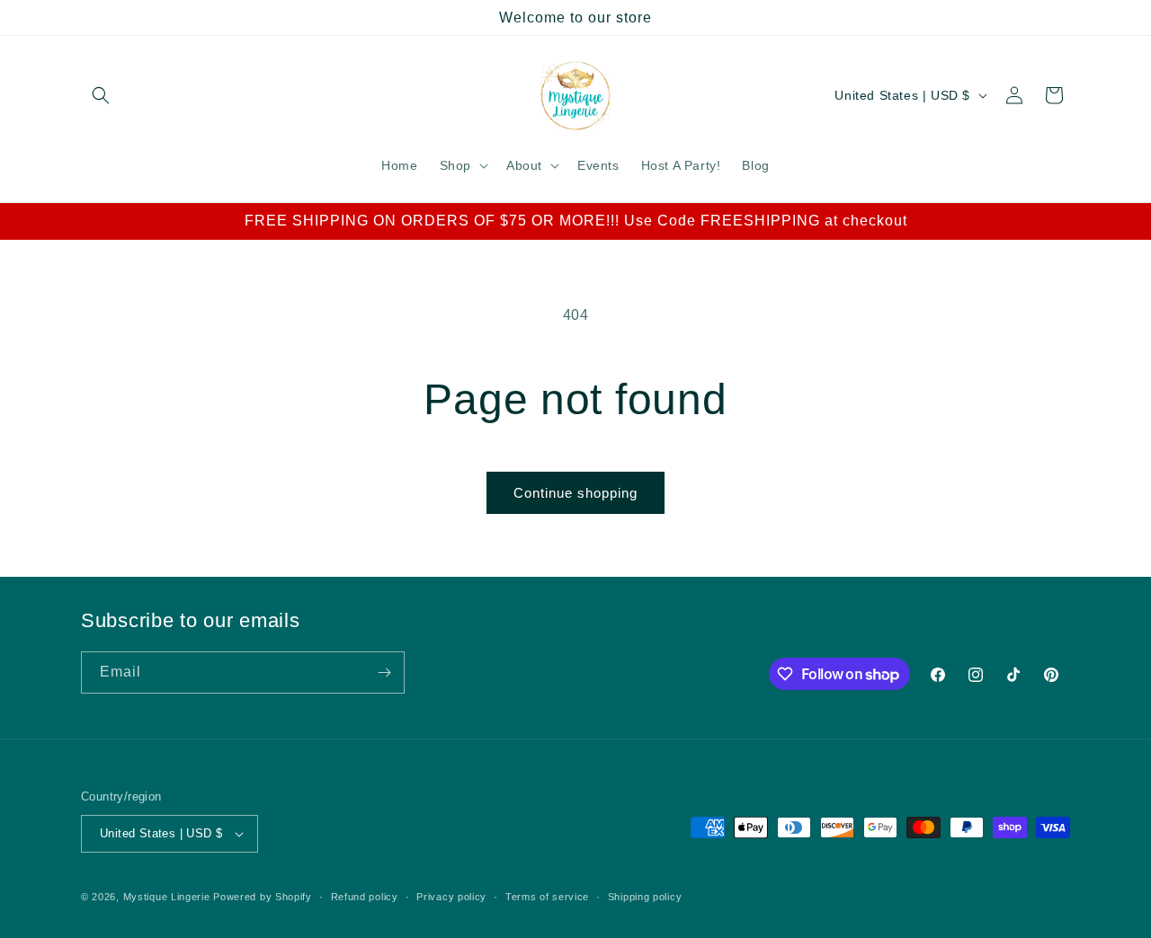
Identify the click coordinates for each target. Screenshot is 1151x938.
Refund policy (364, 896)
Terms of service (547, 896)
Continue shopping (575, 492)
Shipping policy (645, 896)
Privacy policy (451, 896)
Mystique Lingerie (166, 896)
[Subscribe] (384, 672)
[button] (100, 95)
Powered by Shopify (262, 896)
